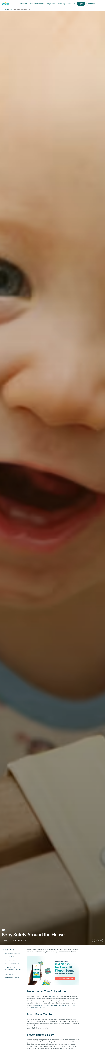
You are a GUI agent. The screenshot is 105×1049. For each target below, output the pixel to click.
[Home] (5, 3)
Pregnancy (51, 4)
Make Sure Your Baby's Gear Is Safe (13, 964)
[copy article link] (101, 940)
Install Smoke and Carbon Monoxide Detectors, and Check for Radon (13, 969)
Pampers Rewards (37, 4)
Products (23, 4)
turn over (51, 996)
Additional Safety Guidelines (12, 977)
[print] (98, 940)
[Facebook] (92, 940)
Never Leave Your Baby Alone (12, 953)
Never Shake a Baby (10, 960)
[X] (95, 940)
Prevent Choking (9, 974)
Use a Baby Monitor (10, 957)
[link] (53, 970)
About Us (71, 4)
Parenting (61, 4)
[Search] (100, 4)
